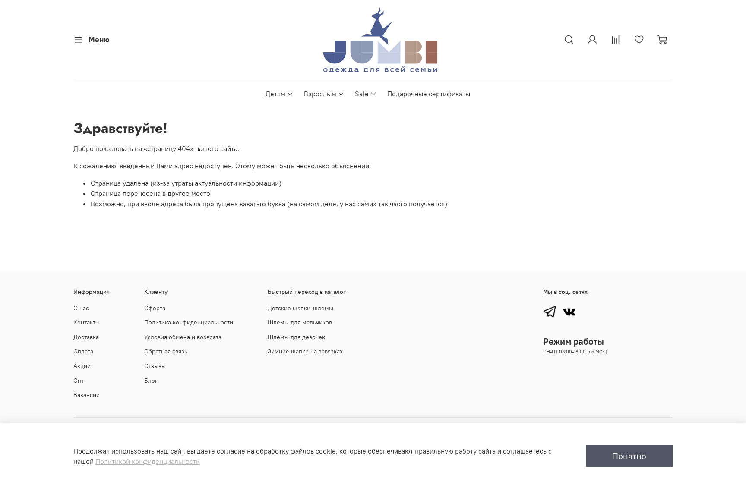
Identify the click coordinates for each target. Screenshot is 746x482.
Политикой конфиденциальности (147, 461)
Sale (362, 93)
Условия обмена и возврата (182, 337)
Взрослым (320, 93)
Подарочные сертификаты (428, 93)
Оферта (154, 308)
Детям (275, 93)
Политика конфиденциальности (188, 322)
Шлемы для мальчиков (300, 322)
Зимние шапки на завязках (305, 351)
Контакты (86, 322)
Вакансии (86, 395)
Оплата (83, 351)
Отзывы (155, 366)
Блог (151, 380)
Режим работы (573, 341)
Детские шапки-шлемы (300, 308)
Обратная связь (165, 351)
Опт (78, 380)
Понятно (629, 455)
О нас (81, 308)
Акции (82, 366)
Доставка (86, 337)
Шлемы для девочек (296, 337)
